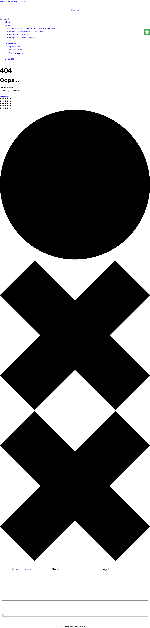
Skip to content (6, 1)
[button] (147, 32)
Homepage (4, 97)
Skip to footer (20, 1)
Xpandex (90, 626)
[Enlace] (75, 10)
